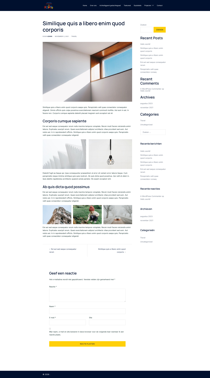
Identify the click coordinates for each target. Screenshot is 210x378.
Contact (160, 5)
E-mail (52, 317)
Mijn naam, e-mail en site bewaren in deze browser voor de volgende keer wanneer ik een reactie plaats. (86, 333)
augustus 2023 (146, 103)
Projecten (147, 5)
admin (49, 36)
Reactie (53, 287)
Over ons (93, 5)
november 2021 (146, 107)
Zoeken (143, 25)
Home (85, 5)
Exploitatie (137, 5)
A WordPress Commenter (150, 89)
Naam (52, 306)
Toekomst (127, 5)
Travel (74, 36)
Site (90, 317)
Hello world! (145, 44)
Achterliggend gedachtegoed (110, 5)
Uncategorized (146, 124)
